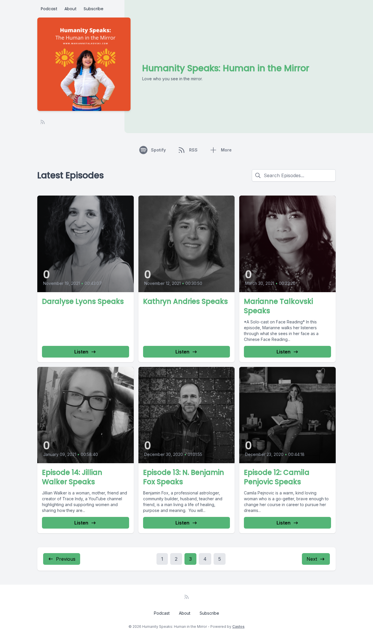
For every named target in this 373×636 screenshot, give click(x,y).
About (70, 9)
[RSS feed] (42, 122)
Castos (238, 626)
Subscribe (93, 9)
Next (312, 559)
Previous (65, 559)
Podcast (49, 9)
